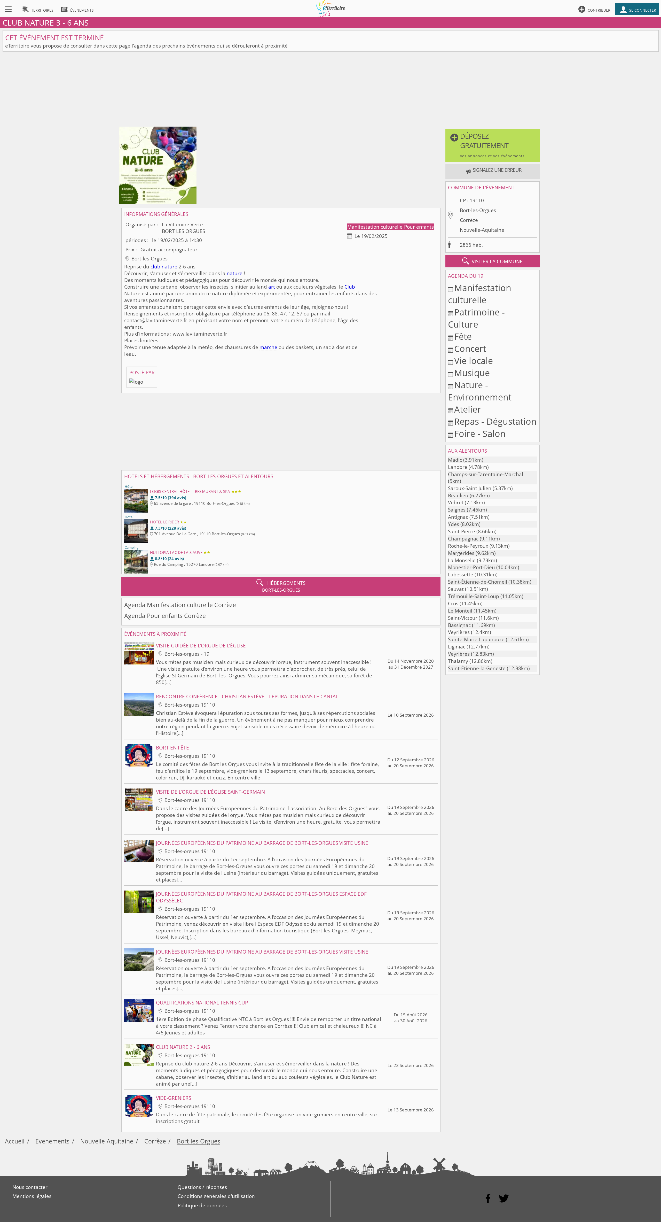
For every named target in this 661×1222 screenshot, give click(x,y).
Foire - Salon (480, 433)
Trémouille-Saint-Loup (473, 596)
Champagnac (463, 538)
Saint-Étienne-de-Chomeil (477, 581)
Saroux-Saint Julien (469, 488)
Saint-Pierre (461, 531)
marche (268, 347)
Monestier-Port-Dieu (471, 567)
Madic (455, 460)
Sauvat (456, 589)
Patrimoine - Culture (476, 318)
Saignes (457, 509)
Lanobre (457, 467)
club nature (164, 266)
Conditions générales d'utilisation (216, 1196)
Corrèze (469, 220)
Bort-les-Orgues (478, 210)
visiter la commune (492, 261)
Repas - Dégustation (495, 421)
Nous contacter (30, 1187)
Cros (453, 603)
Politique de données (202, 1205)
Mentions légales (31, 1196)
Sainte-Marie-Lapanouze (476, 639)
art (271, 286)
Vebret (455, 502)
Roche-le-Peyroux (468, 546)
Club (349, 286)
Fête (463, 336)
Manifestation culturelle (375, 226)
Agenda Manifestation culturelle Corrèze (180, 605)
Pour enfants (419, 226)
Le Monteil (460, 610)
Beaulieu (458, 495)
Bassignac (459, 625)
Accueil (15, 1141)
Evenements (52, 1141)
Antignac (458, 517)
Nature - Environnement (480, 391)
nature (234, 273)
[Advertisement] (330, 90)
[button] (492, 145)
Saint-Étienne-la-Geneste (477, 668)
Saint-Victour (462, 618)
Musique (472, 373)
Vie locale (473, 360)
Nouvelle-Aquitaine (482, 230)
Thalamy (458, 661)
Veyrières (459, 632)
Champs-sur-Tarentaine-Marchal (485, 474)
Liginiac (456, 646)
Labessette (460, 574)
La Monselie (462, 560)
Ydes (453, 524)
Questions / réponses (202, 1187)
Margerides (461, 553)
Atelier (467, 409)
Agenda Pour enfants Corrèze (165, 616)
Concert (470, 348)
